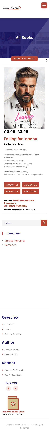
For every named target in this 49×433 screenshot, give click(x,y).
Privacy (8, 329)
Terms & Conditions (13, 334)
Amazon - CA (12, 191)
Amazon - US (12, 185)
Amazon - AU (30, 191)
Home (17, 58)
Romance (10, 203)
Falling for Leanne (20, 138)
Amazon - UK (30, 185)
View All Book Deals (13, 375)
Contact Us (9, 324)
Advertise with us (12, 349)
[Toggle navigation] (44, 5)
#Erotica (9, 205)
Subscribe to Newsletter (15, 370)
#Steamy (21, 205)
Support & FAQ (11, 354)
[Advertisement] (24, 278)
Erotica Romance (23, 200)
